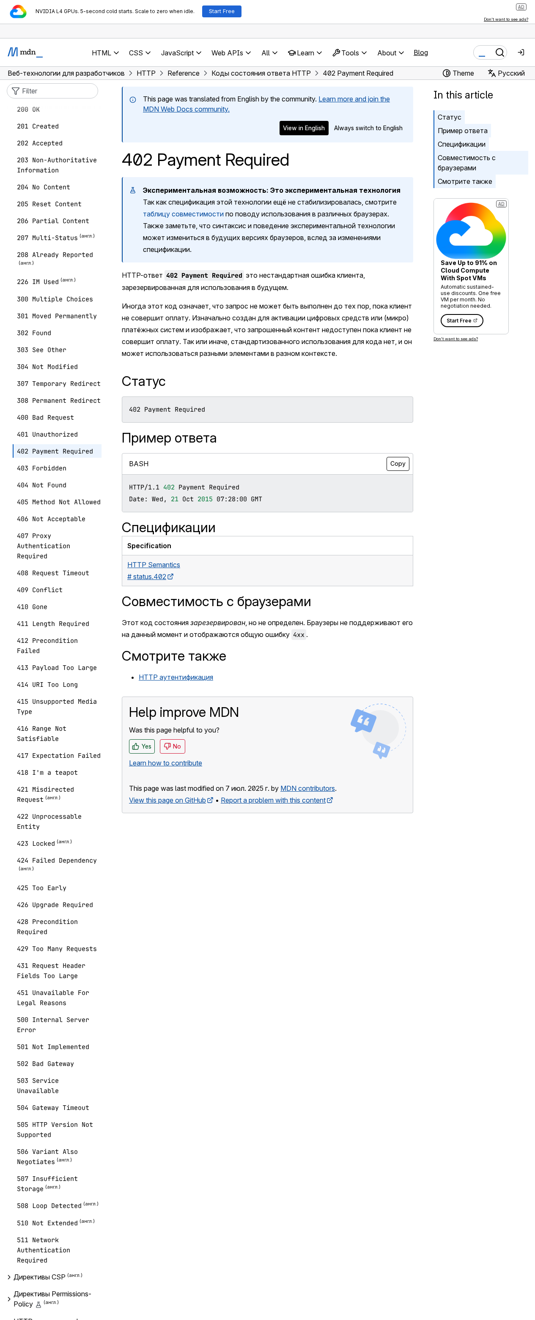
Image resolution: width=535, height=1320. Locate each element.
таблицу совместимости (183, 214)
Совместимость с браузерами (467, 162)
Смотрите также (465, 181)
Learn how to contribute (165, 763)
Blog (421, 52)
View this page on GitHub (167, 800)
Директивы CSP (40, 1277)
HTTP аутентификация (176, 677)
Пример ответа (463, 130)
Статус (449, 117)
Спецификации (462, 144)
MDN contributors (307, 788)
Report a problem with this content (273, 800)
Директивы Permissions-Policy (52, 1299)
